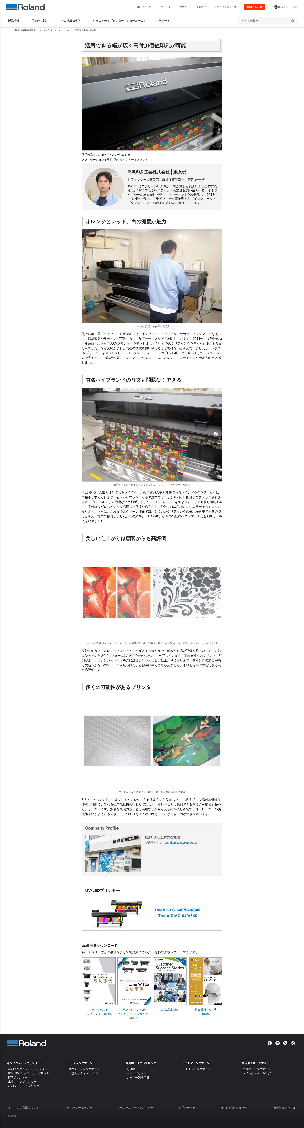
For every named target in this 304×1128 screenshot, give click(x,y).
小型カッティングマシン (84, 1073)
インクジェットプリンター (23, 1063)
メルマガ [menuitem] (201, 7)
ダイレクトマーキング (257, 1073)
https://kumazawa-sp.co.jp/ (179, 842)
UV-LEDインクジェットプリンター (30, 1073)
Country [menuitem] (283, 7)
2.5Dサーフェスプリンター (25, 1086)
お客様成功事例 (28, 30)
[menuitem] (15, 20)
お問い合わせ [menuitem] (254, 7)
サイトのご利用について (23, 1108)
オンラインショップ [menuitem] (225, 7)
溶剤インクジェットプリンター (28, 1069)
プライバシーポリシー (78, 1108)
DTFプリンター (17, 1077)
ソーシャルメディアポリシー (135, 1108)
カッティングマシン (80, 1063)
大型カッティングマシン (84, 1069)
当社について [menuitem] (144, 7)
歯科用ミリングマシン (255, 1063)
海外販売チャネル (284, 1108)
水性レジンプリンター (22, 1082)
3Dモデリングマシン (197, 1063)
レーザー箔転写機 (138, 1077)
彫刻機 (131, 1069)
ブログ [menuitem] (183, 7)
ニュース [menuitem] (166, 7)
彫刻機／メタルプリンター (142, 1063)
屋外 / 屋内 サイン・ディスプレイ (55, 30)
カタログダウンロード (234, 1108)
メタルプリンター (138, 1073)
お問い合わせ (187, 1108)
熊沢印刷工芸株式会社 (85, 30)
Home (16, 30)
